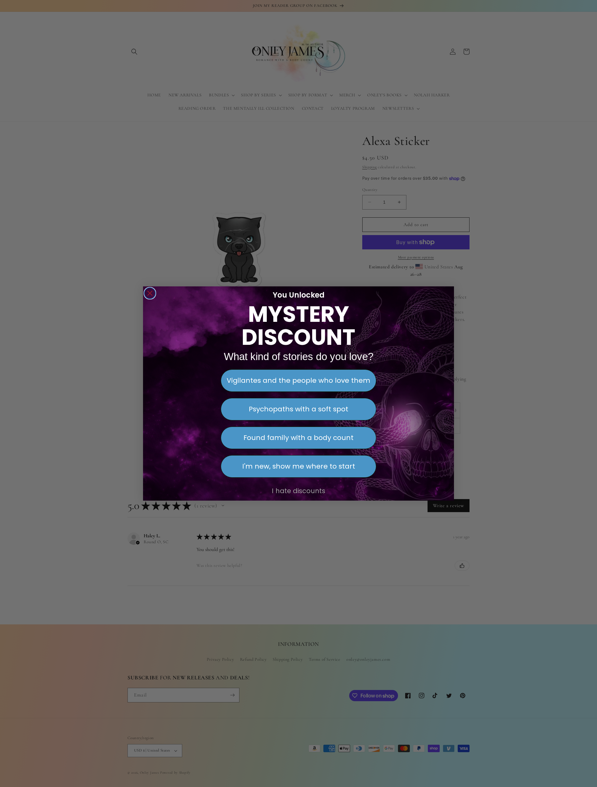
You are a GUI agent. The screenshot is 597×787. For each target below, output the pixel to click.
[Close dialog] (149, 293)
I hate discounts (298, 490)
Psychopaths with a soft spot (298, 409)
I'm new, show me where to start (298, 466)
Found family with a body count (298, 437)
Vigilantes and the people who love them (298, 380)
